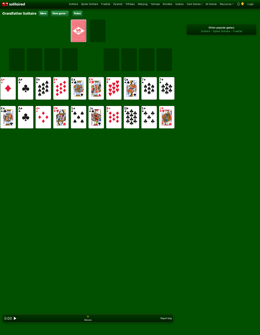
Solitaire (73, 4)
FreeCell (105, 4)
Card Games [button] (194, 4)
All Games (211, 4)
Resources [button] (226, 4)
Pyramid (117, 4)
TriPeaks (130, 4)
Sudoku (179, 4)
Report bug (166, 318)
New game (59, 13)
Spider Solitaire (89, 4)
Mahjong (143, 4)
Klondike (167, 4)
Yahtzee (155, 4)
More (43, 13)
